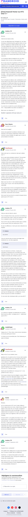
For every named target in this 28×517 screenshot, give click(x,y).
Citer (6, 118)
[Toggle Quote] (3, 231)
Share (7, 494)
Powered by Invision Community (14, 514)
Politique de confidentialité (16, 511)
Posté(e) (10, 33)
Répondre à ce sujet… (10, 486)
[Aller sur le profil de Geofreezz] (2, 149)
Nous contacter (11, 513)
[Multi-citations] (2, 118)
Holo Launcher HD (8, 378)
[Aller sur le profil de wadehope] (2, 328)
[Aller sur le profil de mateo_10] (2, 32)
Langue (6, 511)
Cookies (19, 513)
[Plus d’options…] (25, 32)
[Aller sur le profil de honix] (2, 398)
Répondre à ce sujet (14, 25)
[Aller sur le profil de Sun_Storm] (2, 125)
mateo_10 (5, 17)
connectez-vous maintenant (8, 480)
